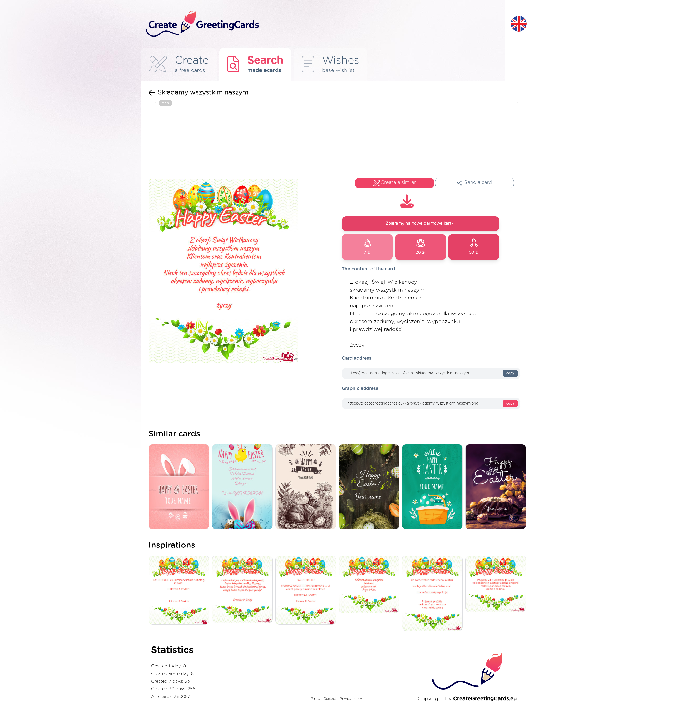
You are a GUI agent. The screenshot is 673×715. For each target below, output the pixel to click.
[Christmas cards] (433, 487)
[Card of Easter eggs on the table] (370, 487)
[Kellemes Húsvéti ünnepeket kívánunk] (370, 585)
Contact (330, 698)
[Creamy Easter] (180, 487)
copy (510, 373)
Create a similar (398, 182)
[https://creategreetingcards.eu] (324, 24)
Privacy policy (351, 698)
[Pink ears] (243, 487)
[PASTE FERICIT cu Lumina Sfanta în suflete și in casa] (180, 590)
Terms (315, 698)
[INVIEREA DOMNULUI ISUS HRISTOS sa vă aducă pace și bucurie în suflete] (307, 590)
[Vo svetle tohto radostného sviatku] (433, 594)
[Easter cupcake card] (497, 487)
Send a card (478, 182)
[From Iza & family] (243, 590)
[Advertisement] (336, 134)
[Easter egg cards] (307, 487)
